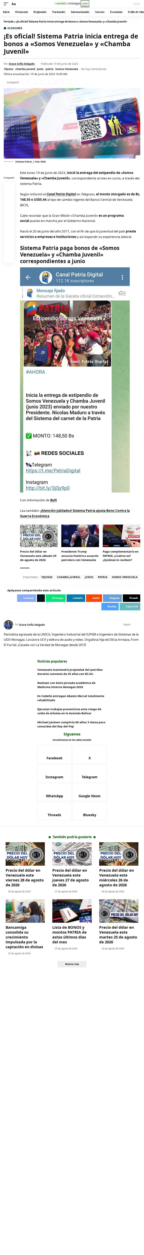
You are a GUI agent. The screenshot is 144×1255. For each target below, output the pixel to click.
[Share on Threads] (66, 82)
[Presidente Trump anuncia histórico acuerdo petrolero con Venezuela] (80, 536)
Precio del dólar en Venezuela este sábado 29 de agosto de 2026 (38, 556)
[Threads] (54, 811)
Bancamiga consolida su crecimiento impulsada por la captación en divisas (24, 937)
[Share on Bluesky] (9, 249)
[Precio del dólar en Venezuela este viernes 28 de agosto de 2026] (25, 854)
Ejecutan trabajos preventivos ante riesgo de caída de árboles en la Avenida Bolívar (69, 711)
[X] (138, 625)
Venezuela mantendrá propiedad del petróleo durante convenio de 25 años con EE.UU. (70, 672)
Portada (9, 21)
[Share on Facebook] (25, 82)
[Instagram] (54, 773)
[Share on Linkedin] (45, 82)
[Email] (9, 258)
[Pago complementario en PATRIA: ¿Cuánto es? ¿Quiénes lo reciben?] (121, 536)
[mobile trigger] (7, 4)
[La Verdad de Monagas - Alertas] (72, 4)
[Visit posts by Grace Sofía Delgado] (8, 624)
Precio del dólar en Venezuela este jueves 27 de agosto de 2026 (70, 877)
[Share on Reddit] (52, 82)
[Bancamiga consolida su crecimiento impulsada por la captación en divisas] (25, 911)
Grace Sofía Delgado (22, 63)
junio (40, 69)
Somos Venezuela (66, 69)
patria (49, 69)
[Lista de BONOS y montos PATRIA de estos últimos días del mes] (72, 911)
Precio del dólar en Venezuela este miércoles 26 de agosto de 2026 (116, 877)
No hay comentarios (93, 69)
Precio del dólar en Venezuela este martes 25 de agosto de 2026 (118, 934)
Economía (15, 28)
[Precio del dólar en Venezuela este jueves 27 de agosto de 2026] (72, 854)
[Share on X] (31, 82)
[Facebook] (134, 625)
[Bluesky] (90, 811)
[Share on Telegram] (59, 82)
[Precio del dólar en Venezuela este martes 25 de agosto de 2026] (118, 911)
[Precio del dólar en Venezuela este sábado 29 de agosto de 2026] (39, 536)
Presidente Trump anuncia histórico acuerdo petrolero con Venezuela (79, 556)
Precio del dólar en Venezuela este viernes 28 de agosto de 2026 (25, 877)
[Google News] (90, 792)
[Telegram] (90, 773)
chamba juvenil (25, 69)
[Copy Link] (73, 82)
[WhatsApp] (54, 792)
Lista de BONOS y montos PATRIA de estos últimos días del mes (69, 934)
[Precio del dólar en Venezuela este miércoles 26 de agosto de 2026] (118, 854)
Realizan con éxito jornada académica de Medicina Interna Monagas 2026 (66, 685)
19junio (8, 69)
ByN (53, 500)
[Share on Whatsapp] (38, 82)
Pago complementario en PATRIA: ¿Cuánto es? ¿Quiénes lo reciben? (121, 556)
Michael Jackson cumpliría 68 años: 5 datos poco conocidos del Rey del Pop (71, 724)
